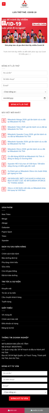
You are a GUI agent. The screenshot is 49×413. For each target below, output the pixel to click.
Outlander (6, 227)
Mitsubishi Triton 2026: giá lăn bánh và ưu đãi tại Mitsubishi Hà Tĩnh (27, 128)
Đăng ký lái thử (8, 328)
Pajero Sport (7, 232)
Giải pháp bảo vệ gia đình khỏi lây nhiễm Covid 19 (24, 45)
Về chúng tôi (7, 315)
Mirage (4, 219)
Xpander (5, 241)
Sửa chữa (6, 267)
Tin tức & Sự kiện (9, 293)
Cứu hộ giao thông (9, 271)
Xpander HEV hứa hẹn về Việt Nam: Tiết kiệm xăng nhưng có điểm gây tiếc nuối (26, 165)
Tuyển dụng (6, 302)
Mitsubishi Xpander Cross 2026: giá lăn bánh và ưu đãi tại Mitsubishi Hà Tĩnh (27, 135)
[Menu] (4, 4)
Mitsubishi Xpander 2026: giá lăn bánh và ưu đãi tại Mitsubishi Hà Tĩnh (27, 143)
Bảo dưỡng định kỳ (9, 258)
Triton (4, 236)
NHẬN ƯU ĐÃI (38, 410)
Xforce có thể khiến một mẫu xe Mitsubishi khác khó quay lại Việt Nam (27, 189)
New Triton (6, 214)
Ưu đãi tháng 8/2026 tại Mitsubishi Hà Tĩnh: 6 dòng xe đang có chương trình (26, 157)
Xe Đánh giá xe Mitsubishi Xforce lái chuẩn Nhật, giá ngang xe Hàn (27, 172)
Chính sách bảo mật (10, 319)
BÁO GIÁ (13, 410)
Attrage (5, 223)
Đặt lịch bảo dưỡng (9, 275)
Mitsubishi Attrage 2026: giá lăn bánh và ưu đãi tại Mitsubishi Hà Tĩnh (27, 121)
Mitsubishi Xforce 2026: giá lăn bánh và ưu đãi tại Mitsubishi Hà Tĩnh (26, 150)
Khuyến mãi (6, 289)
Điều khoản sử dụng (10, 323)
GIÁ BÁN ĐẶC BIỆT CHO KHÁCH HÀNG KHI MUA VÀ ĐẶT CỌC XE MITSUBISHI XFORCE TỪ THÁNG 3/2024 (26, 181)
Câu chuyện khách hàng (11, 297)
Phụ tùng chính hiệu (10, 262)
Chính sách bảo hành (10, 254)
